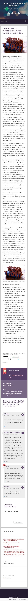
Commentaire (18, 522)
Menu (5, 21)
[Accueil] (12, 13)
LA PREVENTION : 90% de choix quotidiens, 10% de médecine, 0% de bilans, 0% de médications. (14, 555)
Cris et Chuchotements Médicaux (14, 4)
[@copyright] (15, 13)
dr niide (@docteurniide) (12, 432)
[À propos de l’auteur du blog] (19, 13)
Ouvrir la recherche (25, 21)
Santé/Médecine (9, 385)
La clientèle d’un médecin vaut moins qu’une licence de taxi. (13, 30)
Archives (5, 562)
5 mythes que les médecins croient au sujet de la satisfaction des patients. (14, 390)
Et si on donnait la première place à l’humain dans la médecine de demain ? (14, 540)
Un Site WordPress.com (13, 596)
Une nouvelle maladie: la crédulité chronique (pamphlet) (11, 547)
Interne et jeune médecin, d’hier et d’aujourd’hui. (13, 394)
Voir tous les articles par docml (16, 376)
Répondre (22, 414)
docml (7, 467)
